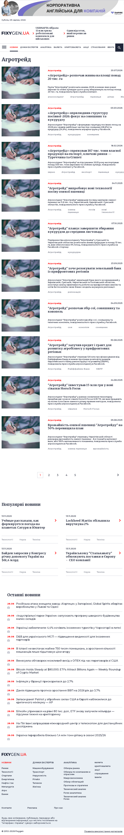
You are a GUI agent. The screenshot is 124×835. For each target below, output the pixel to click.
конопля (84, 327)
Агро (4, 790)
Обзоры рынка (72, 768)
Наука (23, 539)
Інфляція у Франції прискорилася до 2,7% (44, 681)
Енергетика (8, 779)
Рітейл (36, 779)
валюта (58, 47)
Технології (7, 539)
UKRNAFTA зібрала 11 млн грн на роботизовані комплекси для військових (47, 33)
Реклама (32, 808)
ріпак (111, 96)
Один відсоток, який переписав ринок (76, 33)
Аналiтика (46, 47)
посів (92, 209)
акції (86, 47)
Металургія (8, 787)
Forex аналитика (73, 793)
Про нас (58, 808)
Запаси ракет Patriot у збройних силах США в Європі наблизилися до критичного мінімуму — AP (63, 701)
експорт (87, 172)
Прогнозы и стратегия (76, 785)
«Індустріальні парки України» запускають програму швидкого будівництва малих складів (68, 617)
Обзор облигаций (74, 782)
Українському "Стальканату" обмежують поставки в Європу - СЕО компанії (90, 556)
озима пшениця (73, 210)
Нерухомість (39, 775)
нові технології (108, 210)
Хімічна (37, 787)
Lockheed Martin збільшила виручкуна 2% (88, 522)
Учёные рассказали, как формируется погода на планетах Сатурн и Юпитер (23, 524)
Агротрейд (77, 96)
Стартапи (7, 775)
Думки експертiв (29, 47)
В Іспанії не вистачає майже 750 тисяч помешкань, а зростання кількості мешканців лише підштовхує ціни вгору (65, 650)
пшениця (95, 96)
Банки (5, 794)
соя (70, 327)
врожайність (101, 448)
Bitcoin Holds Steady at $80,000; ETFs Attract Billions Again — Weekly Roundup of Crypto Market (68, 671)
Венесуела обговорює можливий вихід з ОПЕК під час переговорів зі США (67, 660)
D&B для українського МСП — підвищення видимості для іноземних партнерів (63, 638)
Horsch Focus (91, 409)
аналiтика (70, 762)
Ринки (5, 768)
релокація (74, 292)
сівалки (72, 409)
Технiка (36, 539)
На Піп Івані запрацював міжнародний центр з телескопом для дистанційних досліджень (69, 725)
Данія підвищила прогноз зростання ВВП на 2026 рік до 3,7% (58, 690)
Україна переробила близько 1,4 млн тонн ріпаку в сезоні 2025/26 (61, 735)
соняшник (93, 134)
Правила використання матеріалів (103, 831)
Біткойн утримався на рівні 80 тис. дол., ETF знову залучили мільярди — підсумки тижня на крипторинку (65, 713)
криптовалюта (73, 47)
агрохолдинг (56, 96)
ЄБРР (99, 369)
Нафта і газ (7, 783)
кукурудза (74, 134)
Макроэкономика (73, 778)
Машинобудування (43, 768)
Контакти (7, 808)
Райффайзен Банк (79, 369)
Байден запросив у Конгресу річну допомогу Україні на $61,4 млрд (24, 556)
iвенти (111, 47)
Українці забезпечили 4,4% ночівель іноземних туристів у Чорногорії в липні (68, 627)
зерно (51, 172)
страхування (98, 47)
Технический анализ (75, 789)
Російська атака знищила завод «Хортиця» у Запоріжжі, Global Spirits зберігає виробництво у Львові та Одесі (69, 605)
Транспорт (38, 772)
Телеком (37, 783)
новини (14, 47)
